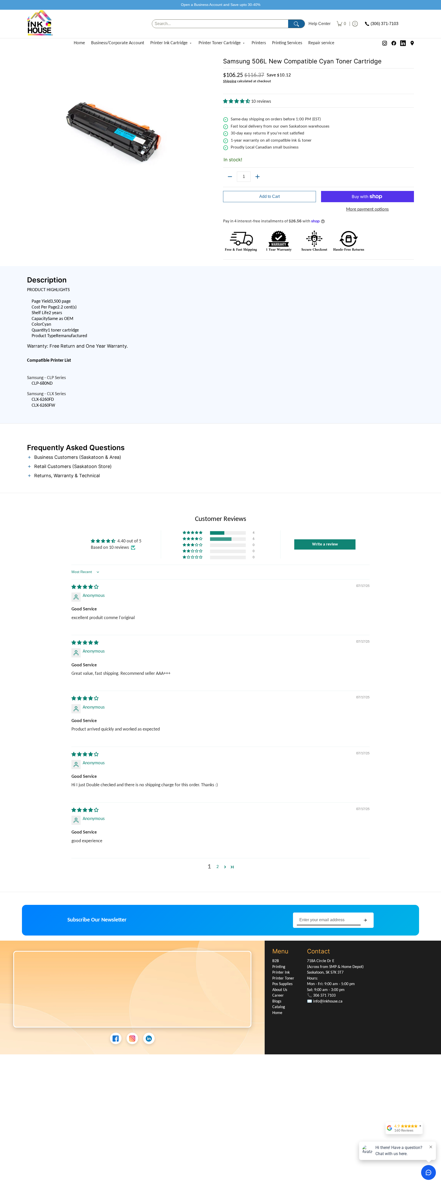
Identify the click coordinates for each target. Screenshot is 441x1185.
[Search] (296, 24)
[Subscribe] (365, 920)
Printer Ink (281, 973)
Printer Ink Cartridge (169, 43)
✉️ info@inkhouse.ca (324, 1001)
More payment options (367, 209)
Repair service (321, 43)
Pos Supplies (282, 984)
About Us (279, 990)
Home (79, 43)
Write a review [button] (325, 544)
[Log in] (355, 24)
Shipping (229, 81)
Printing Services (287, 43)
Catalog (278, 1007)
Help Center (319, 24)
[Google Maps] (412, 43)
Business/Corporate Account (117, 43)
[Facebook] (394, 43)
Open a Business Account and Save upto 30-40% (220, 5)
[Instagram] (384, 43)
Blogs (276, 1001)
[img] (85, 587)
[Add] (257, 176)
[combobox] (220, 24)
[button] (237, 101)
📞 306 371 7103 (321, 996)
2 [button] (217, 866)
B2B (275, 961)
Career (278, 996)
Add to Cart (269, 196)
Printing (278, 967)
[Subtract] (230, 176)
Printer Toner (283, 978)
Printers (259, 43)
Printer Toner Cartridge (220, 43)
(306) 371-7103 (384, 24)
